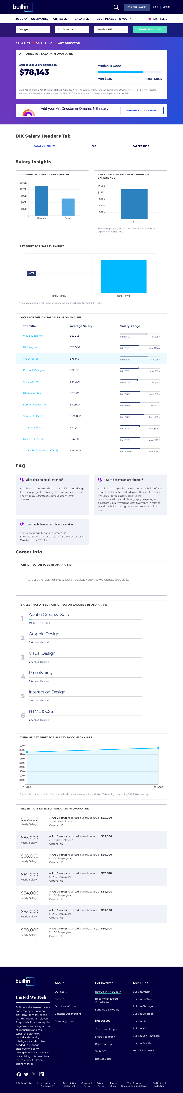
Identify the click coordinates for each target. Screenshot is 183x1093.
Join (155, 7)
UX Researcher (32, 393)
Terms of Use (113, 1084)
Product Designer (34, 370)
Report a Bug (103, 1044)
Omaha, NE (44, 43)
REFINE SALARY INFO (141, 110)
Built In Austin (141, 991)
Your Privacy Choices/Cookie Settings (134, 1084)
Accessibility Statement (69, 1084)
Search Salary (150, 29)
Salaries (82, 18)
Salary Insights (45, 146)
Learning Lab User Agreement (47, 1084)
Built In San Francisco (146, 1035)
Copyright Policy (86, 1084)
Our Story (61, 991)
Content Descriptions (68, 1013)
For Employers (137, 7)
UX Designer (31, 381)
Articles (60, 18)
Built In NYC (140, 1028)
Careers (59, 999)
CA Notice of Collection (159, 1084)
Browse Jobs (103, 1058)
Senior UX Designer (35, 416)
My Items (159, 18)
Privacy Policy (101, 1084)
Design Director (33, 439)
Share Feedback (105, 1036)
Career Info (141, 146)
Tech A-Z (100, 1051)
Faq (94, 146)
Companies (40, 18)
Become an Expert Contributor (106, 1000)
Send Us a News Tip (107, 1009)
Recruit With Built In (108, 991)
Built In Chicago (143, 1006)
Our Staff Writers (65, 1006)
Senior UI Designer (35, 404)
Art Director (30, 358)
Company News (64, 1021)
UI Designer (30, 347)
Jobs (20, 18)
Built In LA (139, 1021)
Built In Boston (142, 999)
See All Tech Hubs (144, 1050)
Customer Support (106, 1029)
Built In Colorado (143, 1013)
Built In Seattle (142, 1043)
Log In (166, 7)
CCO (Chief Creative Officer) (40, 450)
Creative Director (34, 427)
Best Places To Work (114, 18)
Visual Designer (33, 335)
